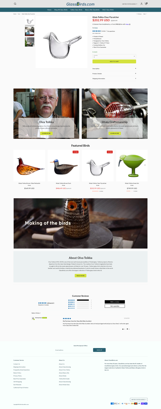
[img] (67, 318)
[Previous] (16, 165)
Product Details (97, 73)
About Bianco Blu (64, 373)
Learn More (46, 133)
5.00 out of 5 (50, 303)
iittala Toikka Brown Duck (63, 183)
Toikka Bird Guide (64, 378)
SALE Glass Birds (108, 10)
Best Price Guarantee (19, 378)
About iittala (62, 376)
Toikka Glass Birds (76, 10)
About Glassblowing (65, 367)
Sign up (99, 350)
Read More (80, 275)
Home (49, 10)
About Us (61, 364)
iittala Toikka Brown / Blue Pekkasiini (29, 183)
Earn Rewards (17, 384)
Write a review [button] (114, 302)
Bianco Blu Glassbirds (92, 10)
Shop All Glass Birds (61, 10)
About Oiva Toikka (64, 370)
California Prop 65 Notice (20, 387)
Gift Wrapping (17, 381)
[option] (62, 42)
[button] (96, 31)
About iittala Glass (64, 384)
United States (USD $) (129, 4)
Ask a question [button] (114, 306)
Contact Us (16, 364)
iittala (96, 28)
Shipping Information (98, 78)
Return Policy (17, 373)
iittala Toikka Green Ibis (132, 183)
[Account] (141, 3)
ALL (19, 14)
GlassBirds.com (25, 404)
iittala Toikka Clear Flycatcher (28, 14)
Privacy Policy (17, 376)
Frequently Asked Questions (21, 370)
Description (95, 68)
